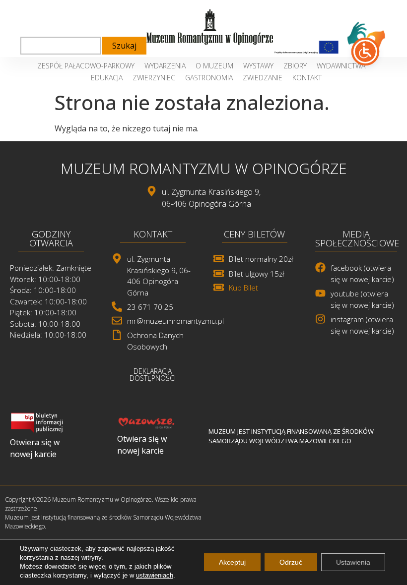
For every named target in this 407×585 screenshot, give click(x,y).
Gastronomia (209, 77)
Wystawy (258, 65)
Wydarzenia (165, 65)
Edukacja (107, 77)
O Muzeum (214, 65)
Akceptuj (232, 562)
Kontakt (307, 77)
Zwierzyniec (154, 77)
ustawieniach (154, 575)
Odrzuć (290, 562)
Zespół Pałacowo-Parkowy (86, 65)
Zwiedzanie (262, 77)
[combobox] (60, 46)
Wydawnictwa (341, 65)
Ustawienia (353, 562)
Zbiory (295, 65)
